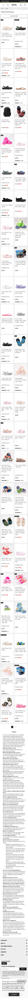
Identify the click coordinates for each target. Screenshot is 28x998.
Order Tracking (5, 1)
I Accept (14, 994)
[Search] (8, 5)
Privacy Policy (9, 974)
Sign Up (4, 963)
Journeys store (6, 935)
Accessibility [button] (23, 1)
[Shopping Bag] (25, 5)
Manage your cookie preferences (14, 983)
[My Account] (21, 4)
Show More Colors (5, 39)
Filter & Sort (15, 16)
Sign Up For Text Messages (8, 966)
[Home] (14, 5)
